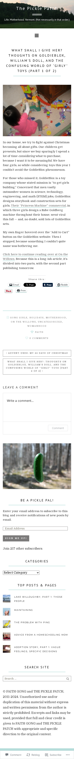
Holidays (36, 317)
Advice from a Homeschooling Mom (41, 634)
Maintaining (23, 610)
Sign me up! (16, 538)
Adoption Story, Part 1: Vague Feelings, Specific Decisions (37, 649)
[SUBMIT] (68, 678)
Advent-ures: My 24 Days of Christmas (38, 353)
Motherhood (56, 317)
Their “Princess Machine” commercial (38, 205)
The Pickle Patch (37, 8)
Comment (58, 428)
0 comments (39, 338)
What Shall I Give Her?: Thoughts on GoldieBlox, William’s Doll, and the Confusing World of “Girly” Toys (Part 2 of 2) (37, 366)
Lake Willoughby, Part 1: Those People (38, 599)
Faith (39, 332)
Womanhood (37, 326)
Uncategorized (50, 322)
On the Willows (23, 322)
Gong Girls (19, 317)
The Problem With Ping (32, 622)
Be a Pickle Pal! (37, 500)
